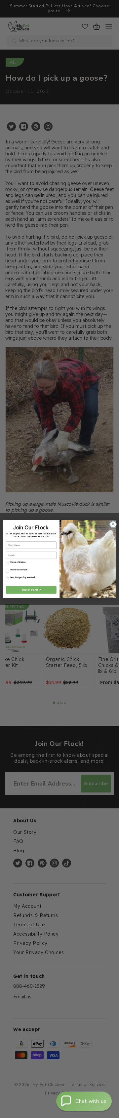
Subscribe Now (31, 590)
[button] (84, 1101)
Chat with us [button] (90, 1101)
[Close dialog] (112, 524)
